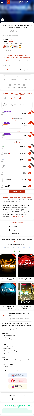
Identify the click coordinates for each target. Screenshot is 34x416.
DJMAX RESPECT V (15, 216)
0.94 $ (26, 125)
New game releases (17, 230)
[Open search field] (31, 2)
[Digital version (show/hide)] (11, 98)
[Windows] (20, 98)
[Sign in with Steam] (6, 247)
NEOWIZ (11, 39)
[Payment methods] (5, 98)
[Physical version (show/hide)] (14, 98)
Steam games (15, 233)
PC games (14, 226)
